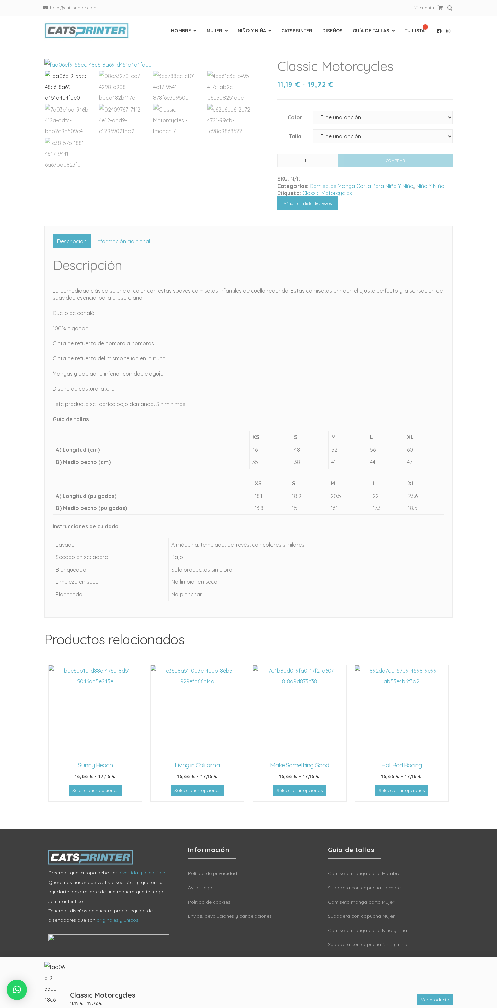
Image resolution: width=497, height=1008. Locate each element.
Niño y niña (252, 31)
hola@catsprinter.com (73, 7)
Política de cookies (209, 902)
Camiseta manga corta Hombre (364, 873)
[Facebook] (439, 31)
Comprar (395, 160)
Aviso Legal (200, 888)
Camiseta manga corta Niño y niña (367, 930)
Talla (295, 136)
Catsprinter (296, 31)
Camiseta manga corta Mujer (361, 902)
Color (295, 117)
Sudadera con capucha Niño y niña (367, 944)
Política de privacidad (212, 873)
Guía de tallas (371, 31)
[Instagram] (448, 31)
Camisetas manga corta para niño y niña (361, 186)
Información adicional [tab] (123, 241)
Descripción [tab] (72, 241)
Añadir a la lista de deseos (308, 203)
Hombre (181, 31)
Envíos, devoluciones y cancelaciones (230, 916)
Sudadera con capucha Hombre (364, 888)
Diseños (332, 31)
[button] (17, 990)
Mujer (214, 31)
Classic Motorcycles (327, 193)
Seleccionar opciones (95, 790)
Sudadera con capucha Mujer (361, 916)
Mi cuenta (423, 7)
